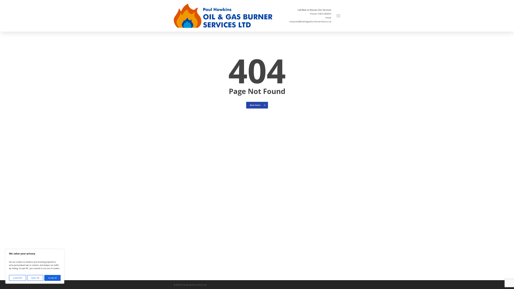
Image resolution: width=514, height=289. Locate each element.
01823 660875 (324, 13)
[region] (34, 266)
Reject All (35, 278)
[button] (338, 15)
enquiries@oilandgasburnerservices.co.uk (310, 21)
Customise (17, 278)
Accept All (52, 278)
